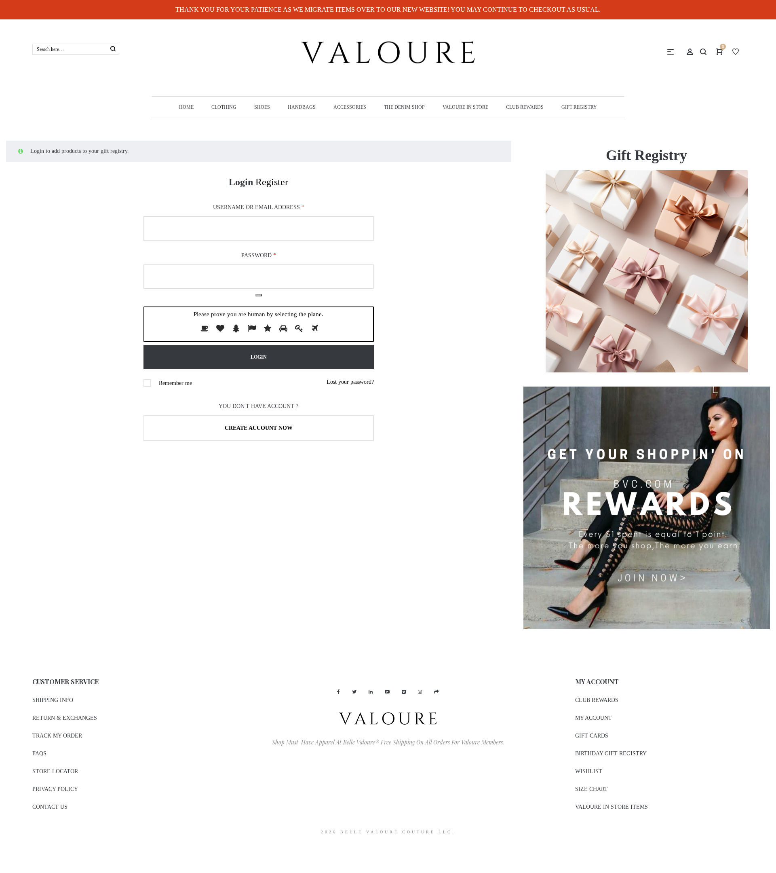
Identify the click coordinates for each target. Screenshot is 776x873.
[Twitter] (354, 692)
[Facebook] (338, 692)
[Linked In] (371, 692)
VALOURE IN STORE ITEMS (611, 807)
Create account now (259, 428)
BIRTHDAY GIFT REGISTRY (611, 753)
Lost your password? (350, 382)
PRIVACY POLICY (55, 789)
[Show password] (258, 295)
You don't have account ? (258, 406)
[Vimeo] (404, 692)
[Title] (436, 692)
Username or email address (258, 207)
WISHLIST (588, 771)
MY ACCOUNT (593, 718)
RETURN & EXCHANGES (64, 718)
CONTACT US (49, 807)
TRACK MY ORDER (57, 736)
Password (258, 255)
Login (241, 182)
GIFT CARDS (591, 736)
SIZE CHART (591, 789)
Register (271, 182)
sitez (5, 847)
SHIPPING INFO (52, 700)
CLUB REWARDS (596, 700)
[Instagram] (420, 692)
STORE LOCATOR (55, 771)
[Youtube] (387, 692)
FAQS (39, 753)
